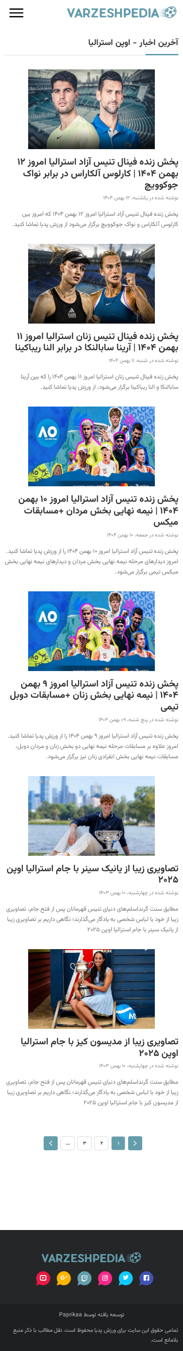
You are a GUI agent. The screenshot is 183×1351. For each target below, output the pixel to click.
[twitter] (126, 1278)
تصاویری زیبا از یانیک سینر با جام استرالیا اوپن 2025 (92, 874)
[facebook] (146, 1278)
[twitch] (84, 1278)
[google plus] (64, 1278)
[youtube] (43, 1278)
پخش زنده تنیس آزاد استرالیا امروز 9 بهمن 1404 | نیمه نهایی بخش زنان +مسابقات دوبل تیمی (94, 696)
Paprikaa (70, 1315)
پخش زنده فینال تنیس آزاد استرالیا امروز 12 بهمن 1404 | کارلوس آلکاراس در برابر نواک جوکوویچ (97, 174)
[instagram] (105, 1278)
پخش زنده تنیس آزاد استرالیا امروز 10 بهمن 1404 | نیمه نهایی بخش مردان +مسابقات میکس (98, 511)
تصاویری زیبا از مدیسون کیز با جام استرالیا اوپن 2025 (99, 1047)
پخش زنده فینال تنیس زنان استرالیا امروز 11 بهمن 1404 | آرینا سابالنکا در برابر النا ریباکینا (96, 342)
